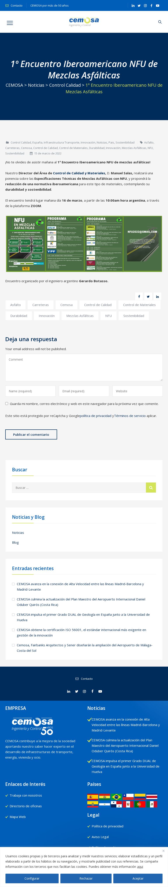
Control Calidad (21, 142)
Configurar (31, 878)
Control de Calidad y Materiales (79, 173)
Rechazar (86, 878)
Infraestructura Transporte (61, 142)
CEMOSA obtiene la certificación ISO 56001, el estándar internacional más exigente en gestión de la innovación (81, 632)
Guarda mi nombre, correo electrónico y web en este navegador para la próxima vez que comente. (84, 403)
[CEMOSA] (84, 22)
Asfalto (149, 142)
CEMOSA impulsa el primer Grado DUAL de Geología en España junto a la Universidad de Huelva (83, 617)
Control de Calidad (45, 148)
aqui (140, 867)
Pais (111, 142)
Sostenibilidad (125, 142)
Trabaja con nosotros (26, 795)
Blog (15, 542)
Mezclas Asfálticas (134, 148)
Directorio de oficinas (26, 806)
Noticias (102, 142)
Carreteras (12, 148)
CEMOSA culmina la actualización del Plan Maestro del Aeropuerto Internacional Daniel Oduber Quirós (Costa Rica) (81, 602)
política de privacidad (95, 415)
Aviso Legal (100, 837)
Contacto (16, 5)
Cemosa (26, 148)
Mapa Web (18, 816)
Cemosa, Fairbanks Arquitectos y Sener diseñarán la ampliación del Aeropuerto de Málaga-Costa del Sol (84, 648)
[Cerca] (163, 850)
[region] (84, 867)
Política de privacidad (107, 826)
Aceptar (138, 878)
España (37, 142)
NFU (150, 148)
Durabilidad (97, 148)
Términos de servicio (130, 415)
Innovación (88, 142)
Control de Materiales (73, 148)
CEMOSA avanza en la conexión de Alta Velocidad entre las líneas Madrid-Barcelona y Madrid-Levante (80, 586)
